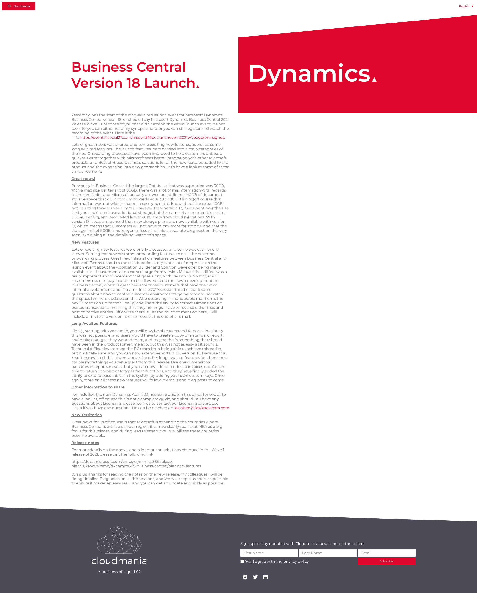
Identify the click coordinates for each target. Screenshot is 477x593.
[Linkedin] (265, 577)
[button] (18, 6)
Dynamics (309, 73)
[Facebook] (245, 577)
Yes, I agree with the (277, 561)
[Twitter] (255, 577)
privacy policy (296, 561)
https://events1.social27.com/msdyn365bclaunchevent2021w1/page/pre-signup (152, 137)
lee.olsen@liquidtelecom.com (201, 408)
